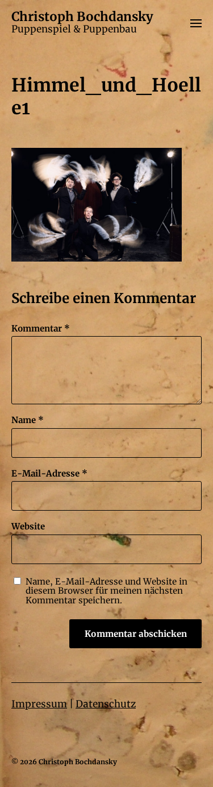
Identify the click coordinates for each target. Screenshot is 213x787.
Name (27, 420)
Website (28, 527)
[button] (196, 22)
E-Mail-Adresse (49, 474)
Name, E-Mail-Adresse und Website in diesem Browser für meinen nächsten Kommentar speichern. (106, 591)
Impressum (39, 704)
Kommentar (40, 329)
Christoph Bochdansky (82, 16)
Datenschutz (106, 704)
